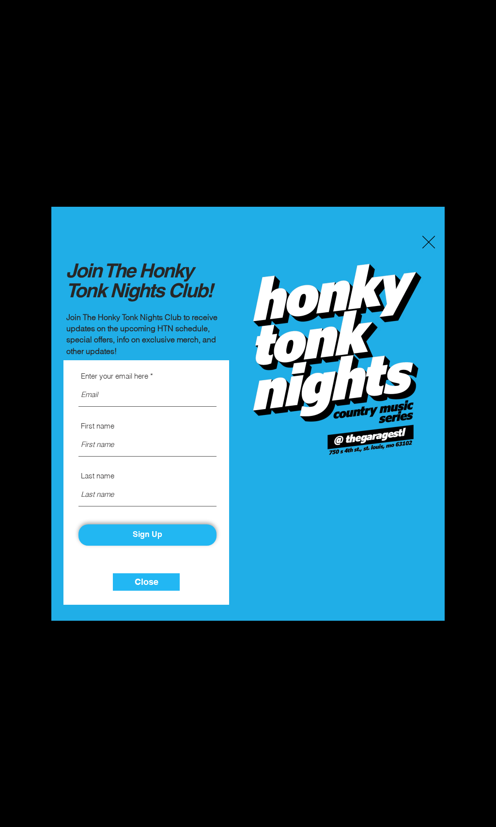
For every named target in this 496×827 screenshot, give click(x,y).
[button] (428, 242)
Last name (97, 475)
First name (97, 425)
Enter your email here (114, 376)
